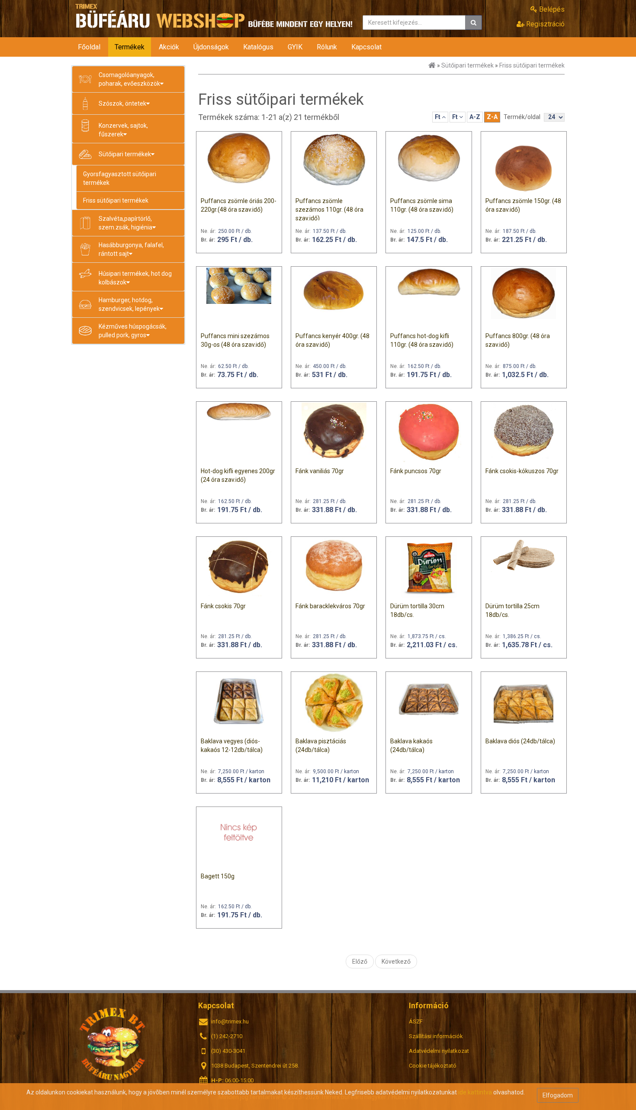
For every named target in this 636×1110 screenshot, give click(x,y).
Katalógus (258, 47)
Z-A (492, 116)
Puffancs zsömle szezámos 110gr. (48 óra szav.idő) (329, 209)
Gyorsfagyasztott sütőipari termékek (119, 178)
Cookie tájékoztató (432, 1065)
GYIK (295, 47)
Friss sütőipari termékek (115, 200)
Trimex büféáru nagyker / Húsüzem (112, 1043)
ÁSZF (416, 1021)
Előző (359, 961)
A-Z (474, 116)
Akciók (169, 47)
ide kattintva (475, 1092)
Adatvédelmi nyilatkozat (439, 1051)
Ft (438, 116)
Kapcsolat (366, 47)
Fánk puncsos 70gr (415, 471)
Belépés (551, 9)
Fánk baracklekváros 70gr (330, 606)
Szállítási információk (436, 1036)
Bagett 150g (217, 876)
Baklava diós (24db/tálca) (520, 741)
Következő (396, 961)
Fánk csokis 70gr (223, 606)
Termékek (130, 47)
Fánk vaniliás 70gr (320, 471)
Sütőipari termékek (467, 65)
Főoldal (89, 47)
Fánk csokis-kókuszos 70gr (522, 471)
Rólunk (327, 47)
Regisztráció (544, 24)
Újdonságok (211, 47)
